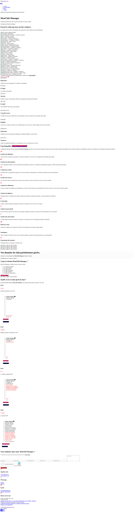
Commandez (3, 467)
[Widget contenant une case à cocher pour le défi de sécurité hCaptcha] (11, 464)
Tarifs (4, 8)
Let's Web (4, 508)
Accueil (5, 6)
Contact (5, 9)
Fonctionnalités (6, 7)
